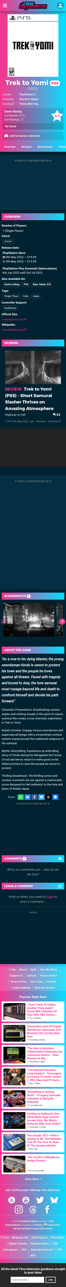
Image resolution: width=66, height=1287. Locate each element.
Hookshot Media (29, 1221)
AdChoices (54, 1225)
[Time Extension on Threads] (33, 1210)
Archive (51, 981)
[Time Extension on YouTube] (26, 1201)
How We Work (48, 969)
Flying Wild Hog (28, 103)
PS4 (26, 284)
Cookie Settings (21, 987)
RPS (33, 1255)
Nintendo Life (20, 1237)
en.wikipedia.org (13, 329)
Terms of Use (18, 981)
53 (58, 414)
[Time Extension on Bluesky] (54, 1201)
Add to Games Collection (24, 136)
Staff (33, 969)
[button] (62, 622)
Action (8, 241)
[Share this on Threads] (48, 797)
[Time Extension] (33, 6)
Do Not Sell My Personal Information (33, 1228)
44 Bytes (38, 1225)
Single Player (11, 296)
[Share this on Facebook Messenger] (55, 797)
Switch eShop (11, 284)
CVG (59, 1249)
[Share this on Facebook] (34, 797)
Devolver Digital (28, 99)
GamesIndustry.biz (41, 1249)
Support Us (16, 975)
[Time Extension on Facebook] (47, 1210)
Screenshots (45, 146)
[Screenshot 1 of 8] (28, 620)
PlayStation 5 (27, 94)
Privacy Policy (48, 975)
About (23, 969)
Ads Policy (36, 981)
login (50, 897)
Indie (25, 296)
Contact (31, 975)
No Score (10, 126)
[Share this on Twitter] (41, 797)
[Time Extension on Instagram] (19, 1210)
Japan (36, 296)
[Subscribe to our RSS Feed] (11, 1201)
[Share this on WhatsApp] (21, 797)
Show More (32, 1179)
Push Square (40, 1237)
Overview (10, 146)
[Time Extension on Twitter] (40, 1201)
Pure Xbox (57, 1237)
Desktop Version (45, 987)
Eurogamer (11, 1249)
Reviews (26, 146)
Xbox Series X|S (42, 284)
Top (13, 969)
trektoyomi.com (13, 319)
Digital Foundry (18, 1243)
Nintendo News (40, 1243)
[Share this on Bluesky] (28, 797)
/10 (22, 115)
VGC (24, 1249)
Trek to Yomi (32, 82)
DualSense (10, 308)
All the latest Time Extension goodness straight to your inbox (33, 1270)
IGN (55, 1243)
